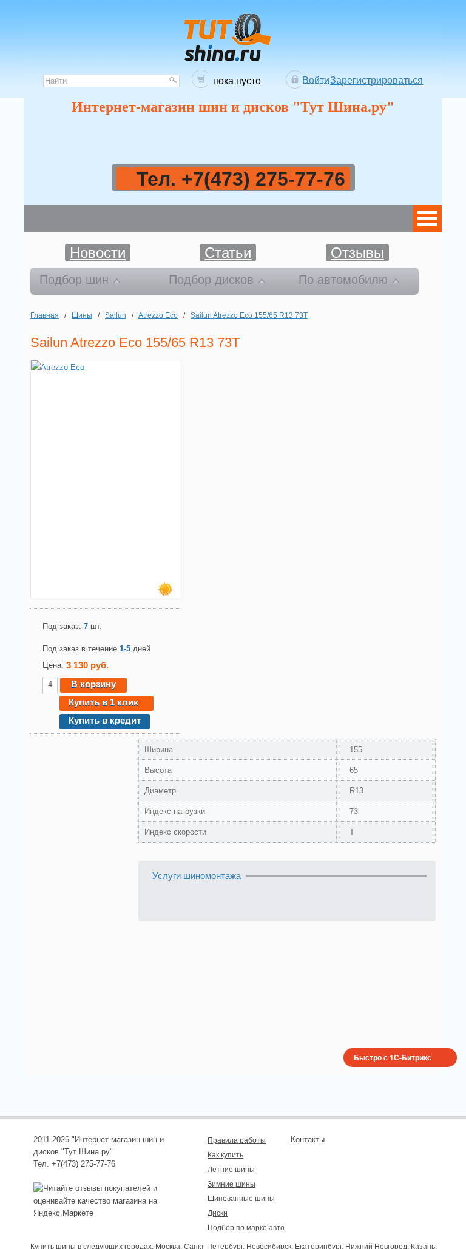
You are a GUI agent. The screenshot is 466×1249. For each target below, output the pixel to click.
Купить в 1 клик (103, 702)
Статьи (227, 252)
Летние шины (231, 1169)
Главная (44, 315)
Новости (98, 252)
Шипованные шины (241, 1198)
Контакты (308, 1139)
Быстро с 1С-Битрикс (392, 1057)
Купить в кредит (105, 720)
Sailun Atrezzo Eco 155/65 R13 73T (249, 315)
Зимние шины (231, 1184)
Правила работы (237, 1140)
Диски (218, 1213)
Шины (82, 315)
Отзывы (357, 252)
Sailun (115, 315)
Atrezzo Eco (158, 315)
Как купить (225, 1155)
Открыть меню (427, 218)
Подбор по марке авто (246, 1227)
